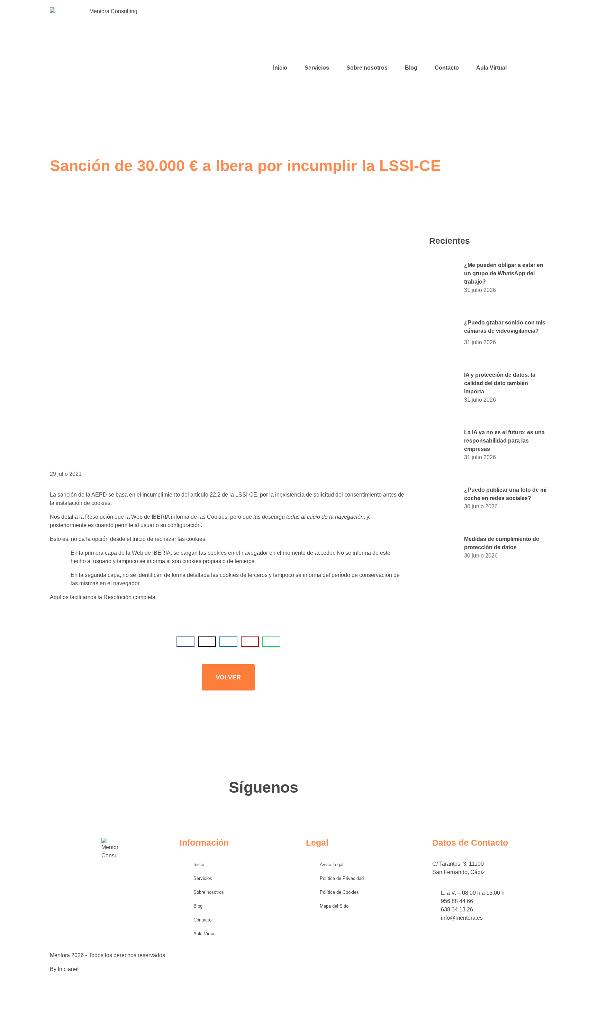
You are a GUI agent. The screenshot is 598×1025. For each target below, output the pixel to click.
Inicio (280, 68)
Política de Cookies (339, 892)
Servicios (317, 68)
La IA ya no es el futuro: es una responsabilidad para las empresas (504, 440)
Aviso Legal (331, 864)
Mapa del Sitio (334, 906)
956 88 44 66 (457, 901)
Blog (411, 68)
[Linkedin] (544, 67)
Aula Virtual (491, 68)
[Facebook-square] (523, 67)
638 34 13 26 (457, 909)
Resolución (117, 597)
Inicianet (68, 969)
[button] (185, 641)
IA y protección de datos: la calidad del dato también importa (499, 383)
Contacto (447, 68)
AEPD (99, 495)
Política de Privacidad (342, 878)
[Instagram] (534, 67)
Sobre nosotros (367, 68)
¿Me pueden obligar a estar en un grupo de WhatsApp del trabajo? (503, 273)
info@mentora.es (462, 918)
